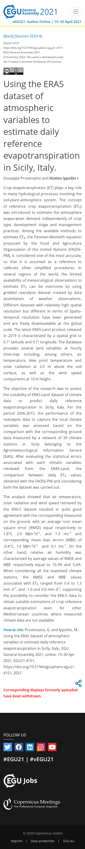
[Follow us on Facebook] (19, 748)
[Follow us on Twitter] (7, 748)
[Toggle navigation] (76, 11)
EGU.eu (68, 841)
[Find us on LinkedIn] (30, 748)
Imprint (16, 841)
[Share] (78, 684)
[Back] (8, 36)
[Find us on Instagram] (41, 748)
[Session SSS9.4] (28, 36)
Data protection (42, 841)
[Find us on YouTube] (52, 748)
